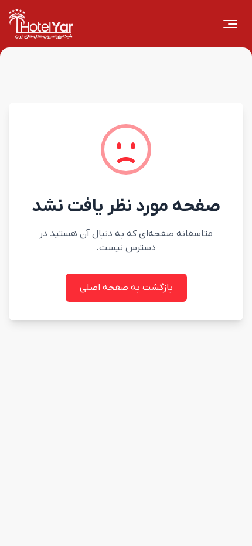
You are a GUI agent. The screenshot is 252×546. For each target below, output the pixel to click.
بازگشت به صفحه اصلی (126, 288)
